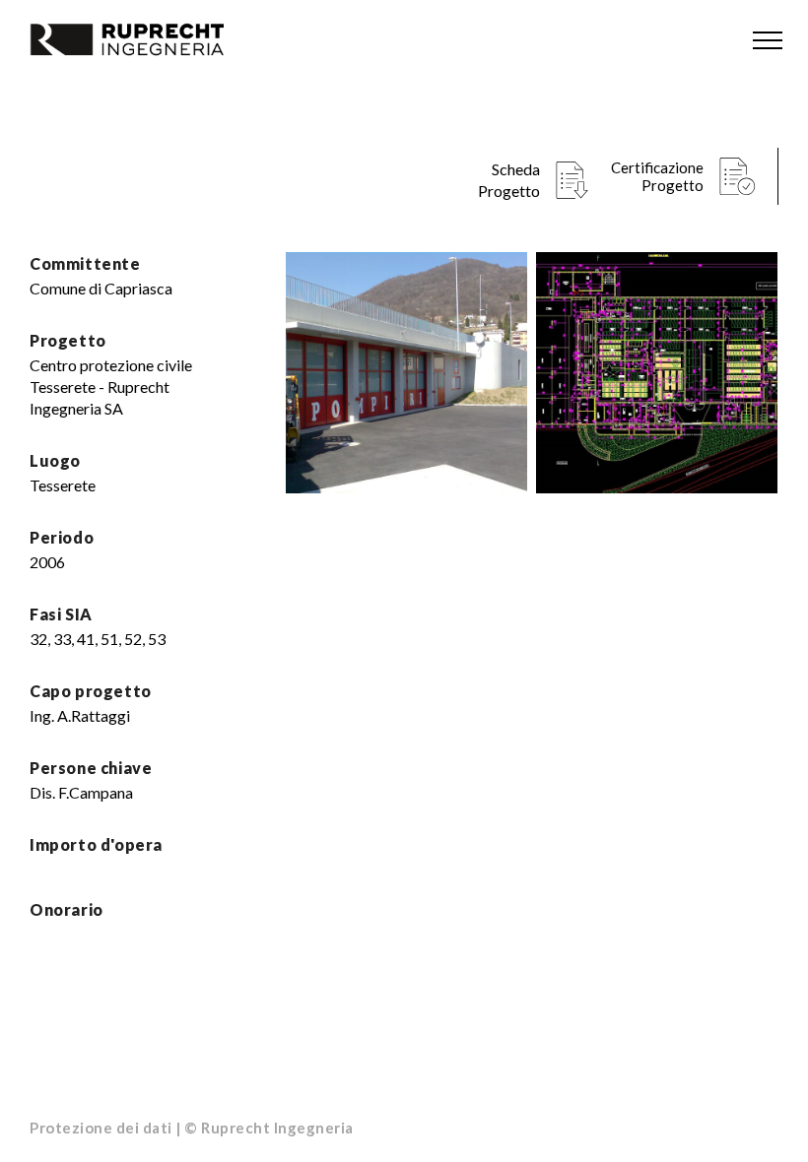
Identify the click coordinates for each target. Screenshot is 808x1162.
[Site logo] (147, 39)
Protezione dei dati (101, 1127)
